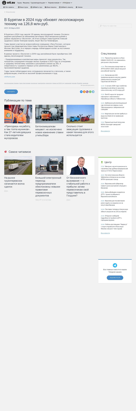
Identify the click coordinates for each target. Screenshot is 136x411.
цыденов (85, 83)
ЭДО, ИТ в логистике (43, 200)
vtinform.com (9, 77)
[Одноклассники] (84, 91)
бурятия (79, 83)
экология (49, 83)
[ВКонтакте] (81, 91)
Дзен (6, 191)
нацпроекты (41, 83)
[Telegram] (93, 91)
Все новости (105, 131)
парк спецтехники (24, 83)
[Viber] (87, 91)
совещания (68, 83)
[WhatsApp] (90, 91)
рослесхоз (34, 83)
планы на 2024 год (58, 83)
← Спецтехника (9, 12)
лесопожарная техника (11, 83)
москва (74, 83)
